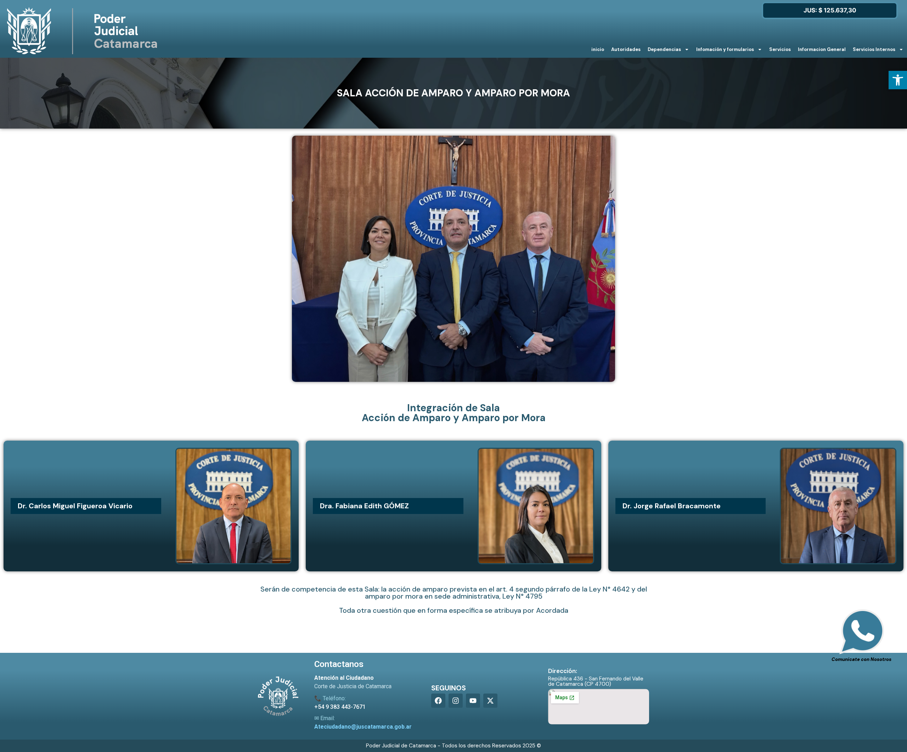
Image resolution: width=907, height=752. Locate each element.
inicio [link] (597, 49)
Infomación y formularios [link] (725, 49)
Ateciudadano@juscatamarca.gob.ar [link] (363, 726)
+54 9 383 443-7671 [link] (340, 706)
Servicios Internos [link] (874, 49)
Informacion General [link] (822, 49)
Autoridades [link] (626, 49)
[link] (898, 80)
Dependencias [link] (664, 49)
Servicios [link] (780, 49)
